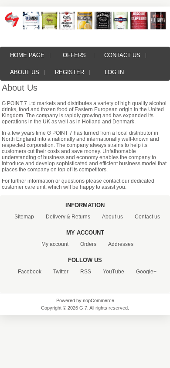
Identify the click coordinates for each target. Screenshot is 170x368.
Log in (114, 72)
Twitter (60, 272)
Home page (27, 55)
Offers (74, 55)
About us (24, 72)
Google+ (146, 272)
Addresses (120, 244)
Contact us (122, 55)
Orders (88, 244)
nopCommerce (98, 300)
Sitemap (24, 217)
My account (54, 244)
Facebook (29, 272)
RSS (85, 272)
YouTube (113, 272)
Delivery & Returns (68, 217)
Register (69, 72)
